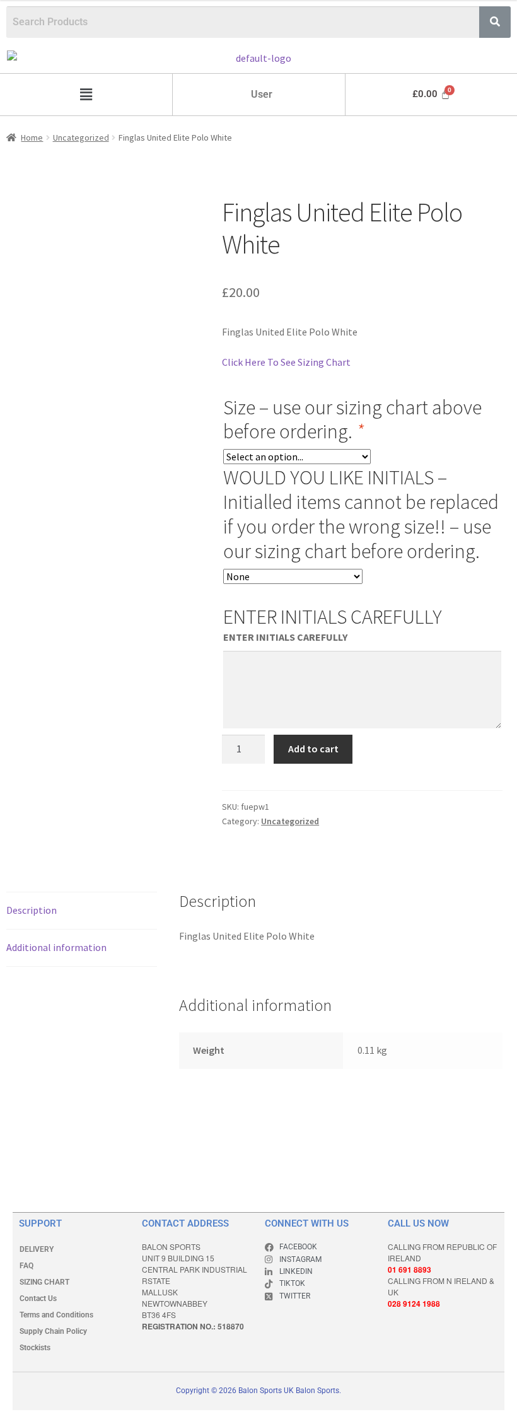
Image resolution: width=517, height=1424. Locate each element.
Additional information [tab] (56, 947)
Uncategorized (81, 137)
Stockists (35, 1347)
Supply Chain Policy (53, 1331)
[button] (85, 94)
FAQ (26, 1265)
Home (32, 137)
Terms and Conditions (56, 1314)
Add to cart (313, 748)
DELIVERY (37, 1249)
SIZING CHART (44, 1282)
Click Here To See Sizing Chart (286, 362)
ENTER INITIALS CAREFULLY (285, 637)
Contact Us (38, 1298)
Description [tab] (31, 910)
